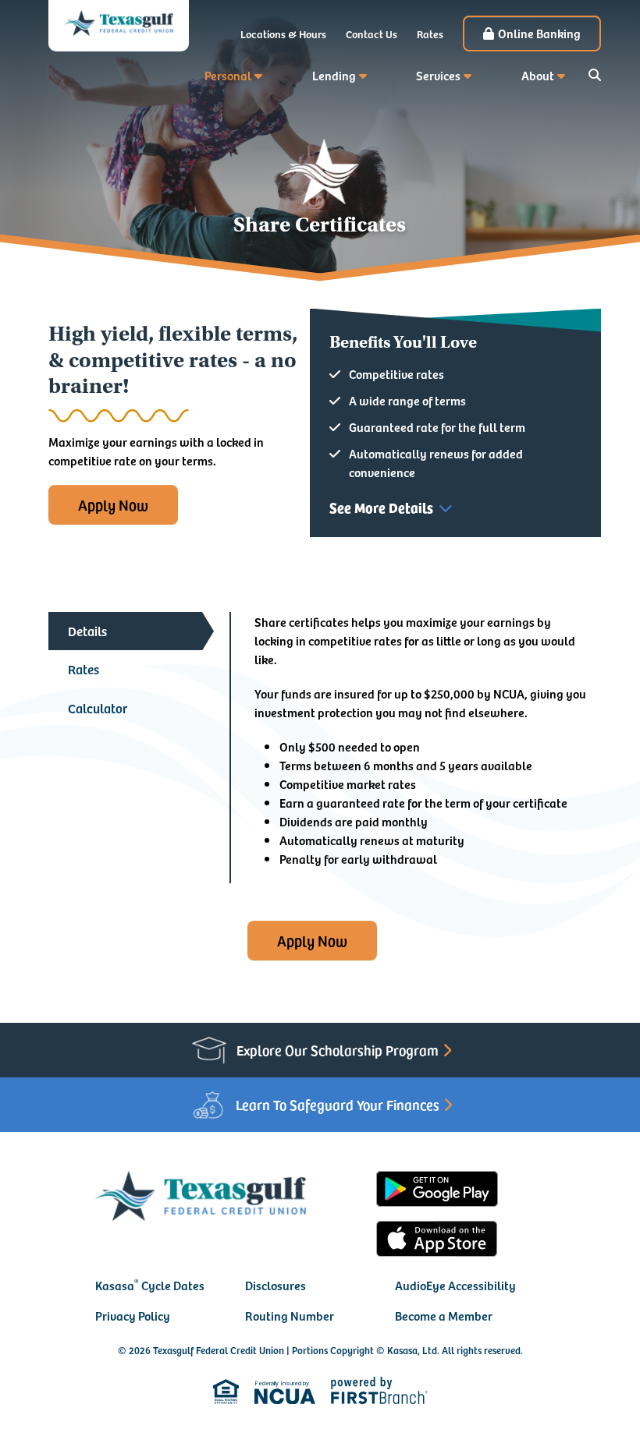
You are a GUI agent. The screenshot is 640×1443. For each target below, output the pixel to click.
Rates (430, 34)
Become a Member (443, 1315)
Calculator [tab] (97, 708)
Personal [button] (227, 74)
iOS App (437, 1239)
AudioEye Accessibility (455, 1284)
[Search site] (594, 75)
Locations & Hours (283, 34)
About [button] (537, 74)
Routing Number (289, 1315)
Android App (437, 1189)
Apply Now (113, 504)
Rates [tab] (83, 669)
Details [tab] (87, 630)
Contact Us (371, 34)
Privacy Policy (132, 1315)
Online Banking (539, 32)
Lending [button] (334, 74)
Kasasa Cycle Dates (149, 1284)
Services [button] (438, 74)
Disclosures (275, 1284)
